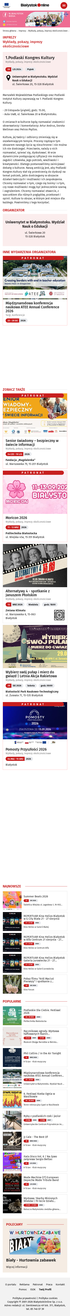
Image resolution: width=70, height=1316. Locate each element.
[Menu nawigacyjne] (63, 5)
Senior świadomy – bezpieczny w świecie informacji (32, 443)
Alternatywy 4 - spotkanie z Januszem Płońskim (28, 593)
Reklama (24, 1284)
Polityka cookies (48, 1298)
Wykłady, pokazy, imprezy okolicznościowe (48, 31)
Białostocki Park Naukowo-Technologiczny (32, 691)
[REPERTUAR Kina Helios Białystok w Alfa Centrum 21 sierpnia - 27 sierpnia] (12, 942)
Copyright (12, 1301)
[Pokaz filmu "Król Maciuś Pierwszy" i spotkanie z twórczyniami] (12, 984)
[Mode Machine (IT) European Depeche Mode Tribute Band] (12, 1182)
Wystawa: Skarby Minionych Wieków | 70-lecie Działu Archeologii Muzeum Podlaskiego (44, 1199)
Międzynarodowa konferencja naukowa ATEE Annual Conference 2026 (32, 307)
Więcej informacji (17, 1267)
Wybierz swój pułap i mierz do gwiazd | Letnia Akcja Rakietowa (31, 674)
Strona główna (9, 31)
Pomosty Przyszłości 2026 (26, 749)
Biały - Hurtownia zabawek (31, 1260)
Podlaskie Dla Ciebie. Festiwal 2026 (42, 1011)
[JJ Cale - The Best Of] (12, 1141)
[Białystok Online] (35, 5)
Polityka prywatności (24, 1298)
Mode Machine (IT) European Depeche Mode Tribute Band (41, 1179)
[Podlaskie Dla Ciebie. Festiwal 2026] (12, 1015)
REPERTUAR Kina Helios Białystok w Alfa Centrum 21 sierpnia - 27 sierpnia (44, 938)
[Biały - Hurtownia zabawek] (35, 1242)
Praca (49, 1284)
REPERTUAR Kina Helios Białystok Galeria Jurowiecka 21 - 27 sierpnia (44, 959)
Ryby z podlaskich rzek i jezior (42, 1116)
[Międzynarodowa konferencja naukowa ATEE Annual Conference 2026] (12, 1078)
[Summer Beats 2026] (12, 900)
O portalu (10, 1284)
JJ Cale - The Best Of (36, 1137)
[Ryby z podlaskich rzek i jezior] (12, 1120)
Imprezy (22, 31)
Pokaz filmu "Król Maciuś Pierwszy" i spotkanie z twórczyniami (39, 980)
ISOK (33, 1289)
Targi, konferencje (15, 315)
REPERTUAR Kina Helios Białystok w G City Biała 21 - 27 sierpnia (44, 917)
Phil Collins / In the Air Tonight (42, 1053)
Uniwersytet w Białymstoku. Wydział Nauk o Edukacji (35, 224)
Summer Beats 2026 (36, 896)
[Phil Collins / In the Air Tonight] (12, 1057)
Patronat (38, 1284)
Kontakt (60, 1284)
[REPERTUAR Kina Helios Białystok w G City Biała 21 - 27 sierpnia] (12, 921)
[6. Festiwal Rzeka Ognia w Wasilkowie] (12, 1099)
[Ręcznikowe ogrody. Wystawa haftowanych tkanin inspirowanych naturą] (12, 1036)
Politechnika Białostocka (21, 533)
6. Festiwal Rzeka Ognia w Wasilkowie (39, 1095)
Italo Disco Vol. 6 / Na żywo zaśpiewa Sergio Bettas (40, 1158)
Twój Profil (45, 1289)
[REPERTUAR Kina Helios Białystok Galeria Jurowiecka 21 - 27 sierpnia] (12, 963)
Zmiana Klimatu (15, 610)
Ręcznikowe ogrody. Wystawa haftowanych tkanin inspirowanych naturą (41, 1032)
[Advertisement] (35, 356)
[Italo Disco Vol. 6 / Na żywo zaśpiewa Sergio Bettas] (12, 1162)
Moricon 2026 (16, 518)
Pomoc (23, 1289)
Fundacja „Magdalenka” (20, 460)
